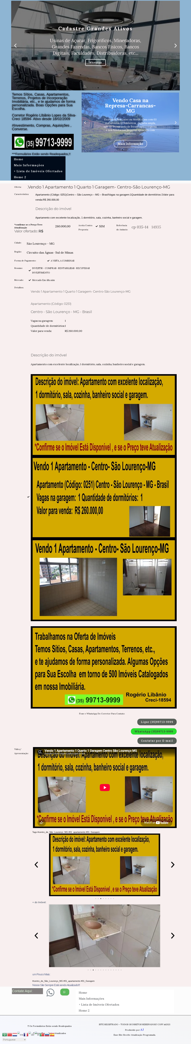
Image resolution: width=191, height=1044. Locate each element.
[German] (32, 1034)
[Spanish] (52, 1034)
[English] (20, 1034)
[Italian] (37, 1034)
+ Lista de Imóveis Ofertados (38, 171)
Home (18, 159)
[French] (26, 1034)
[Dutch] (14, 1034)
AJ (142, 1029)
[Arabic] (4, 1034)
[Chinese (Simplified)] (9, 1034)
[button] (92, 87)
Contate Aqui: (22, 991)
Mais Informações (29, 165)
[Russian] (47, 1034)
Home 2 (20, 177)
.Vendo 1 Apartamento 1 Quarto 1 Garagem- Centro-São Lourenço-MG (98, 187)
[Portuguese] (42, 1034)
